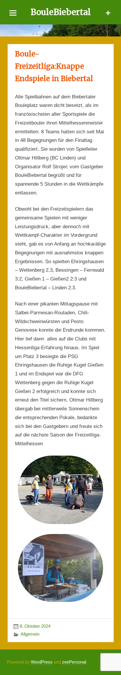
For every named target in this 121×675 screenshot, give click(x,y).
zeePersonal (74, 661)
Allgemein (30, 634)
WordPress (42, 661)
